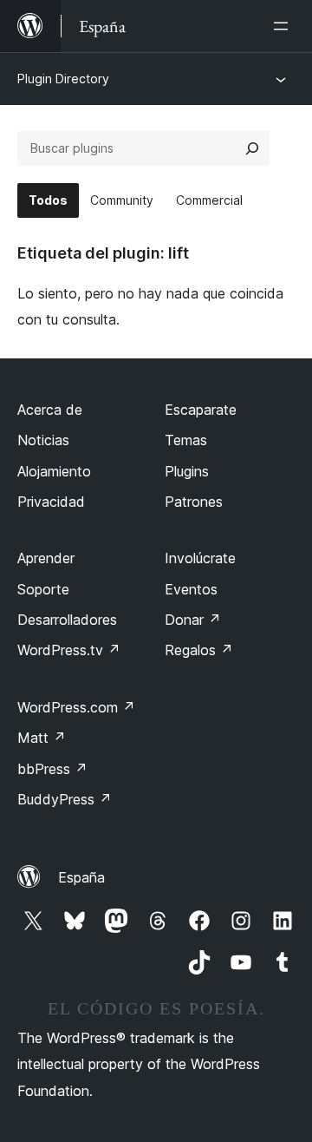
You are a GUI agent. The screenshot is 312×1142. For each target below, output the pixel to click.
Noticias (43, 440)
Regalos (199, 650)
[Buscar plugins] (252, 148)
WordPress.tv (68, 650)
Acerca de (49, 409)
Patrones (194, 501)
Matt (41, 737)
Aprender (46, 558)
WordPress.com (76, 707)
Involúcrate (200, 558)
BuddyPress (64, 799)
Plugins (187, 471)
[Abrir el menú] (284, 26)
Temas (186, 440)
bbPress (52, 769)
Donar (193, 619)
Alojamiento (54, 471)
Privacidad (51, 501)
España (81, 877)
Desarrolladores (67, 619)
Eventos (191, 589)
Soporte (43, 589)
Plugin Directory (63, 78)
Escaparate (201, 409)
